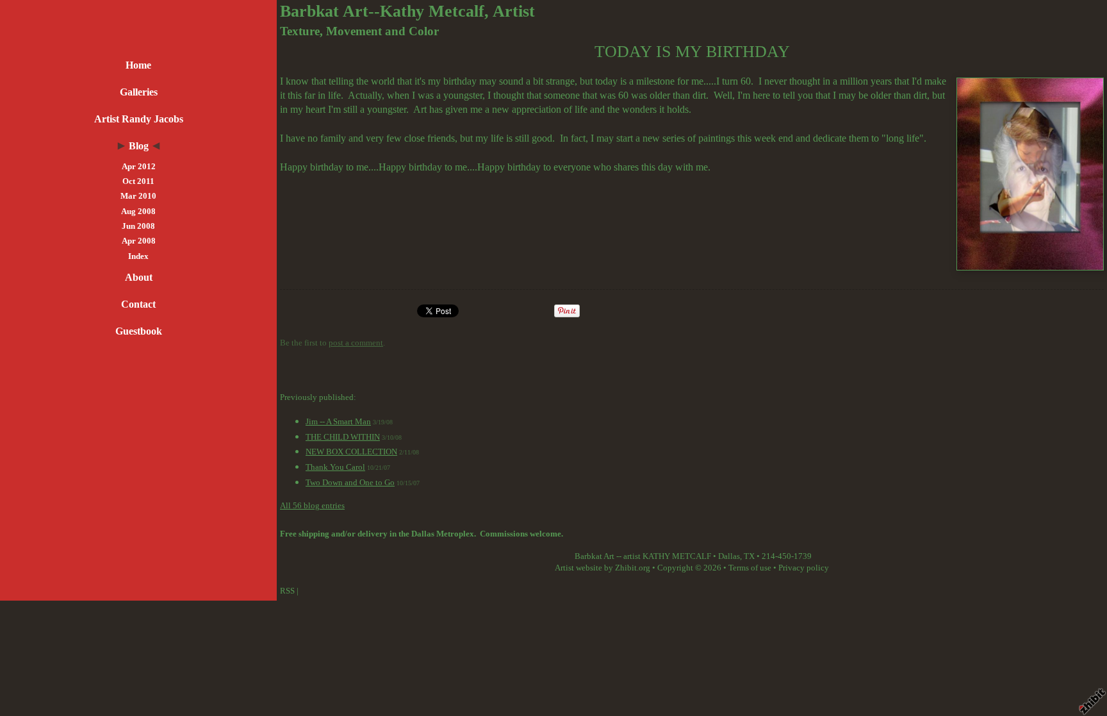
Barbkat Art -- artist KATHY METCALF (643, 556)
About (138, 277)
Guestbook (138, 331)
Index (138, 256)
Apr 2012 (139, 166)
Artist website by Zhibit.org (602, 567)
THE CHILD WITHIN (343, 437)
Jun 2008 (138, 226)
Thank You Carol (335, 467)
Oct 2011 (138, 181)
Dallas (729, 556)
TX (749, 556)
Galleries (139, 92)
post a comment (356, 342)
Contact (138, 304)
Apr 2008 (139, 241)
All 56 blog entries (312, 505)
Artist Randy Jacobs (138, 118)
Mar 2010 (138, 196)
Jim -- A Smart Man (338, 421)
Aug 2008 (138, 211)
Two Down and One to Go (350, 482)
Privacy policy (803, 567)
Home (138, 65)
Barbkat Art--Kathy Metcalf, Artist (407, 11)
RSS (287, 591)
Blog (139, 145)
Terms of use (749, 567)
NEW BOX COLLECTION (351, 451)
